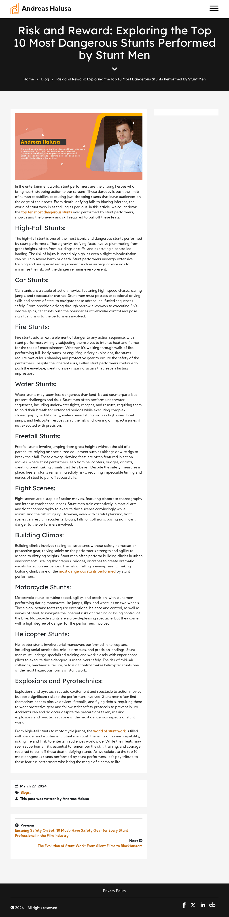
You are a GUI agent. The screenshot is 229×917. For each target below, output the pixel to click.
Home (28, 79)
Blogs (25, 793)
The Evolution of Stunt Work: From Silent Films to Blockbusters (90, 846)
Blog (45, 79)
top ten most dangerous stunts (46, 212)
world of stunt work (109, 731)
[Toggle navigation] (212, 9)
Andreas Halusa (46, 9)
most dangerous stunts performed (87, 571)
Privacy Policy (114, 891)
